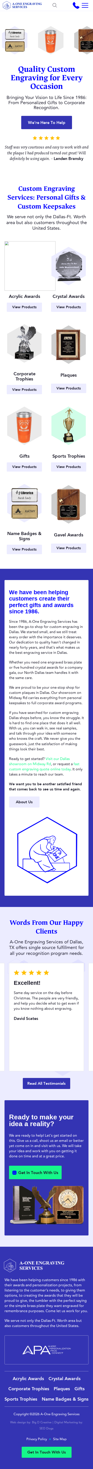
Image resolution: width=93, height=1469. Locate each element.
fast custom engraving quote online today (44, 766)
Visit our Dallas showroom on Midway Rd (39, 761)
